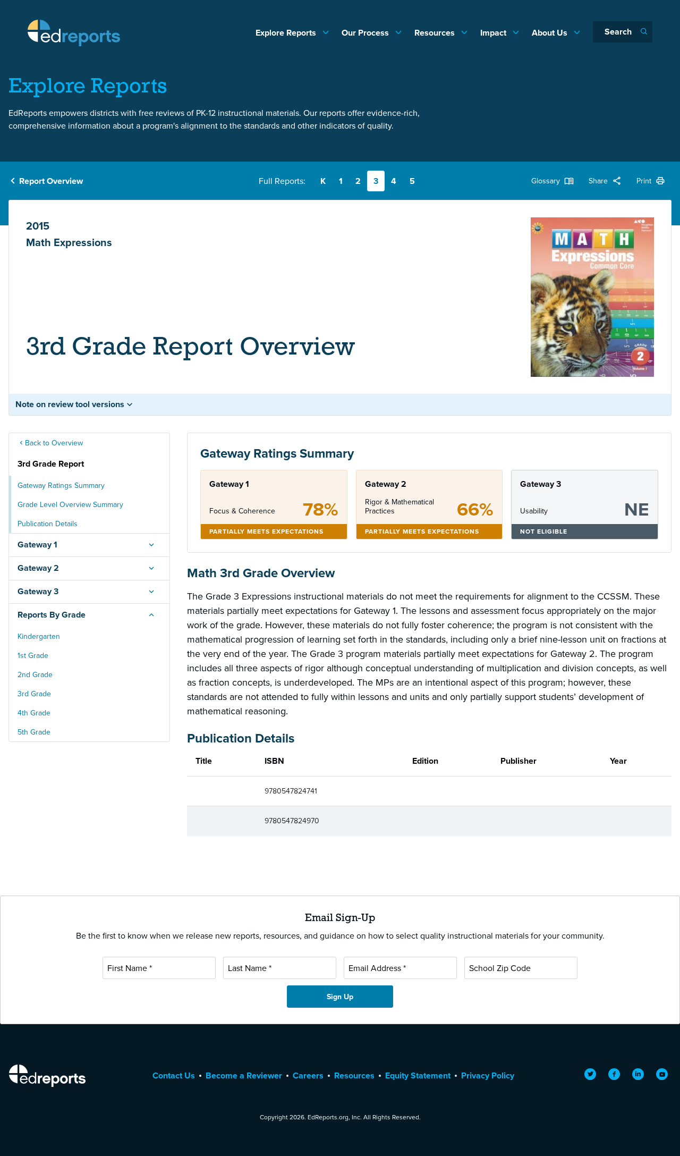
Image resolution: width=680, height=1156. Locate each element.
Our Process (366, 33)
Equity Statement (417, 1075)
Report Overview (51, 181)
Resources (435, 33)
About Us (551, 33)
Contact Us (173, 1075)
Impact (494, 33)
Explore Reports (287, 33)
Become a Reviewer (244, 1075)
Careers (308, 1075)
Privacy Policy (487, 1075)
